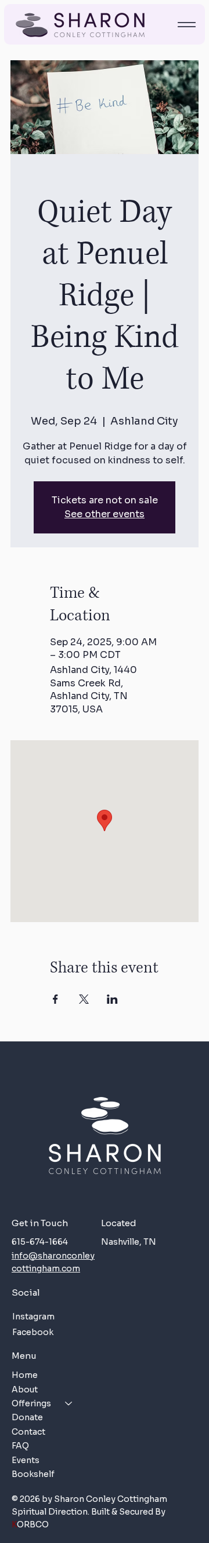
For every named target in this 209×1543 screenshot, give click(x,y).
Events (25, 1460)
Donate (27, 1417)
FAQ (20, 1445)
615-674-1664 (40, 1242)
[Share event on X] (83, 999)
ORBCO (30, 1524)
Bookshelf (33, 1474)
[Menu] (186, 24)
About (25, 1389)
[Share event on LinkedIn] (112, 999)
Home (25, 1375)
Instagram (33, 1316)
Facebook (32, 1332)
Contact (28, 1432)
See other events (104, 514)
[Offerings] (69, 1403)
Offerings (31, 1403)
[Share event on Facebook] (55, 999)
